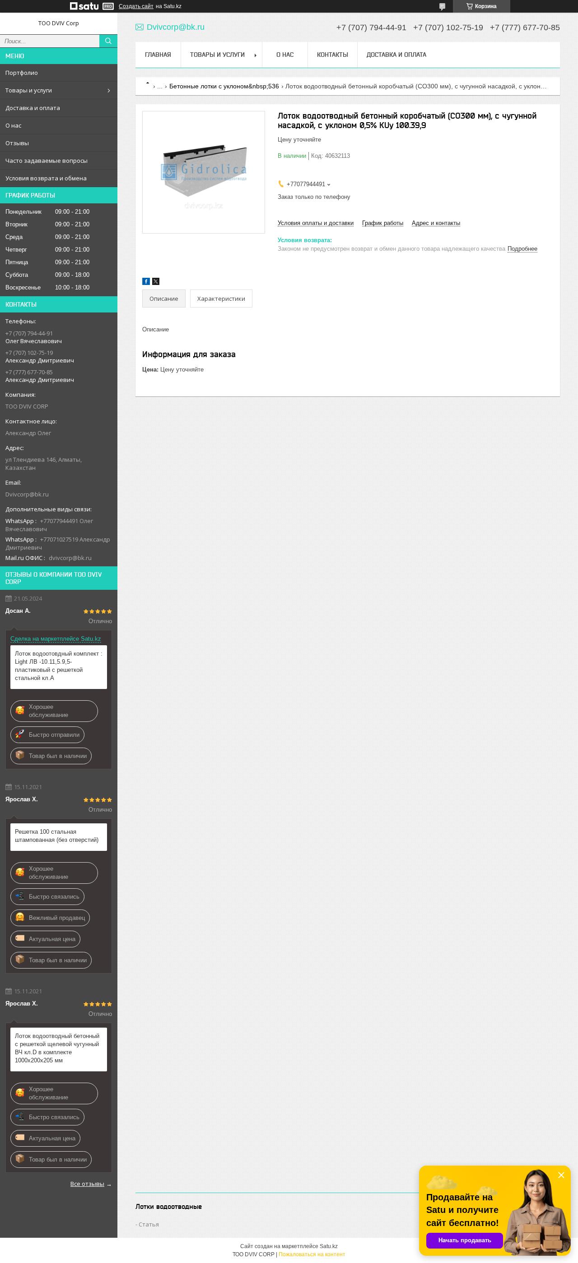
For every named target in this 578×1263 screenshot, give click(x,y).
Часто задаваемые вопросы (46, 160)
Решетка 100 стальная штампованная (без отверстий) (56, 835)
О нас (13, 125)
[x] (155, 283)
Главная (158, 54)
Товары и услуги (28, 90)
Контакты (332, 54)
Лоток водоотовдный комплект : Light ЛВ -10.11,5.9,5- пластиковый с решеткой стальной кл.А (59, 665)
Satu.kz (329, 1246)
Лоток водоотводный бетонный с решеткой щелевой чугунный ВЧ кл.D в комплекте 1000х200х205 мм (57, 1048)
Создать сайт (136, 6)
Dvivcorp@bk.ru (27, 494)
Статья (149, 1224)
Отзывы (17, 143)
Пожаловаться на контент (312, 1254)
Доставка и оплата (32, 108)
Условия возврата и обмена (46, 178)
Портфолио (21, 73)
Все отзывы (87, 1184)
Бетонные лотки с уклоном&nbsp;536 (224, 86)
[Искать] (108, 41)
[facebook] (146, 283)
